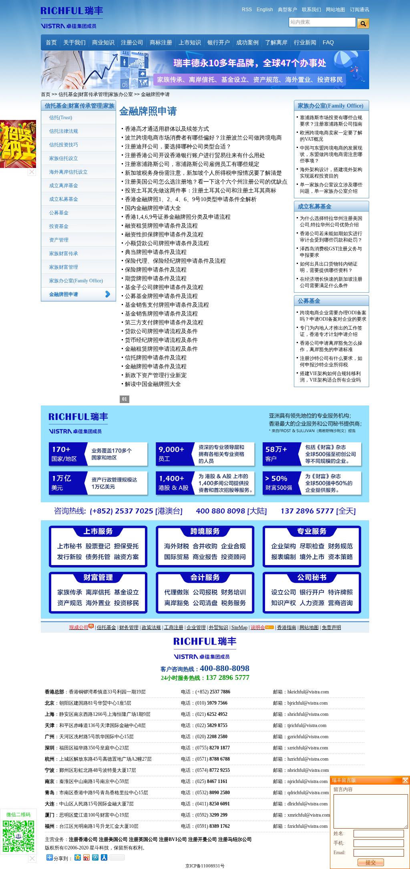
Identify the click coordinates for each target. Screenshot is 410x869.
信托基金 (106, 627)
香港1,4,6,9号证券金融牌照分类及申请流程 (178, 217)
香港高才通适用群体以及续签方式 (167, 129)
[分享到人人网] (103, 857)
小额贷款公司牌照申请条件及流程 (167, 243)
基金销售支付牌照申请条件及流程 (167, 305)
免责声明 (331, 627)
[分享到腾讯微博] (94, 857)
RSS (247, 9)
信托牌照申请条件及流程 (156, 358)
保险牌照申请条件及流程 (156, 270)
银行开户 (218, 42)
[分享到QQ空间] (77, 857)
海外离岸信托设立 (68, 172)
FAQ (328, 42)
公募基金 (58, 213)
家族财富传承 (63, 253)
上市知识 (190, 42)
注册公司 (132, 42)
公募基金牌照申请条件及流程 (161, 296)
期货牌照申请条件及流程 (156, 279)
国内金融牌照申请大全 (153, 208)
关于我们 (74, 42)
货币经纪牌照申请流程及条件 (161, 340)
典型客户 (287, 9)
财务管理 (129, 627)
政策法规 (151, 627)
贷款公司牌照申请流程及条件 (161, 331)
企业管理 (196, 627)
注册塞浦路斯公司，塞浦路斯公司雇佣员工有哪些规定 (192, 164)
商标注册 (161, 42)
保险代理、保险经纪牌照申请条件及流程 (175, 261)
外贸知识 (218, 627)
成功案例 (247, 42)
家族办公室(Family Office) (76, 281)
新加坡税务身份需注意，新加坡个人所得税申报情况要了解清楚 (203, 173)
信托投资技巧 (63, 145)
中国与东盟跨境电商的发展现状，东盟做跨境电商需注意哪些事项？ (331, 154)
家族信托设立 (63, 158)
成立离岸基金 (63, 185)
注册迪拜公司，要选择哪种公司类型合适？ (178, 147)
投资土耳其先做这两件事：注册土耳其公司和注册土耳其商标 (200, 191)
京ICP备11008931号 (205, 865)
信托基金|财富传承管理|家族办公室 (95, 94)
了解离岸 (276, 42)
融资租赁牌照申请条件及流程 (161, 226)
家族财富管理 (63, 267)
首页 (51, 42)
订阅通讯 (359, 9)
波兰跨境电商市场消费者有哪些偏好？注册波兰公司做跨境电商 (203, 138)
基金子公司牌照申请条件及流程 (164, 287)
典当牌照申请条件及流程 (156, 252)
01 (124, 399)
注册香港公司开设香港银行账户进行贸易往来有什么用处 (195, 155)
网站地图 (335, 9)
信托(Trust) (60, 117)
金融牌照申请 (63, 294)
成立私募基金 (63, 199)
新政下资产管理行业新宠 (156, 375)
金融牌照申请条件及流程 (156, 367)
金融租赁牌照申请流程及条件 (161, 349)
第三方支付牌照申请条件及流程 (164, 323)
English (265, 9)
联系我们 (311, 9)
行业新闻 (305, 42)
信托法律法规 (63, 131)
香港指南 (286, 627)
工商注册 (173, 627)
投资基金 (58, 226)
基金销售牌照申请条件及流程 (161, 314)
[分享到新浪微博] (86, 857)
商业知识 (103, 42)
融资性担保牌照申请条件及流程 (164, 235)
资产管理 (58, 240)
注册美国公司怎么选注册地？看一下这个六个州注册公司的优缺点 (206, 182)
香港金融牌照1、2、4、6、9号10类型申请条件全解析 (191, 199)
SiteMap (239, 627)
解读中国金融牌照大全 (153, 384)
